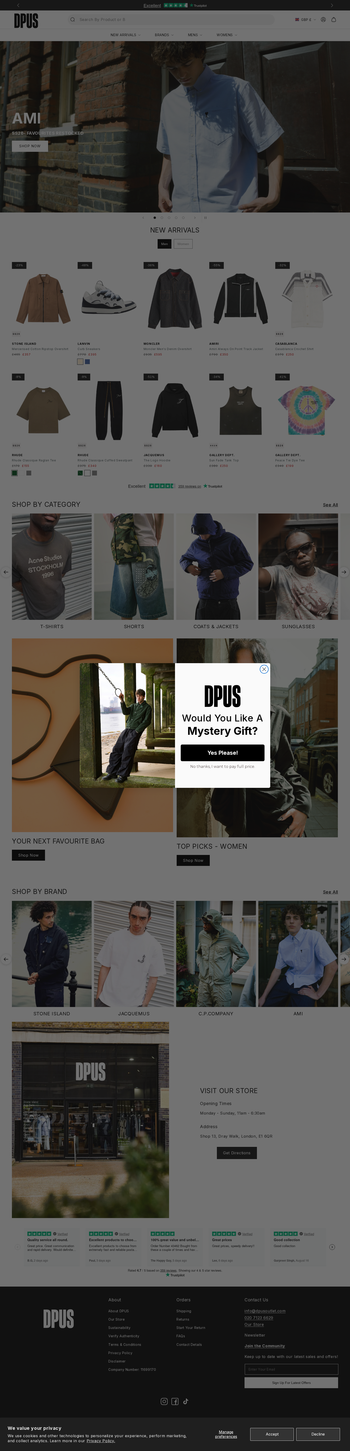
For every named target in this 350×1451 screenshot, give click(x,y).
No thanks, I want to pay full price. (222, 766)
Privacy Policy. (101, 1440)
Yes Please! (222, 753)
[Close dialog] (264, 669)
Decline (318, 1434)
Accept (272, 1434)
